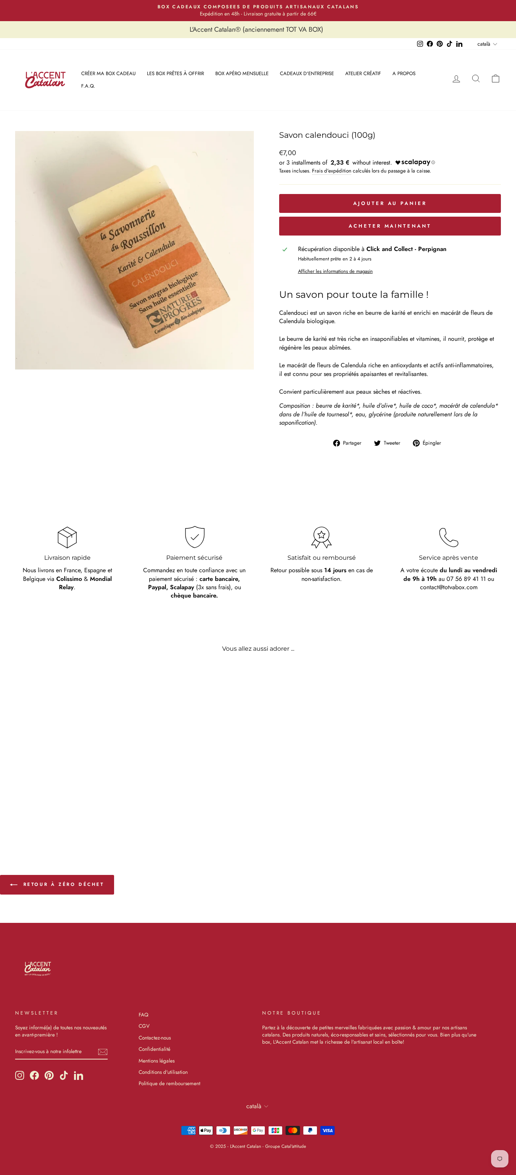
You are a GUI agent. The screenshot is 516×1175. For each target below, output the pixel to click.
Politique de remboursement (169, 1083)
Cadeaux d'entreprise (307, 73)
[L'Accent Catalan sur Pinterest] (49, 1075)
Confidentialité (154, 1049)
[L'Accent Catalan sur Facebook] (34, 1075)
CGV (144, 1026)
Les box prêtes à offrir (175, 73)
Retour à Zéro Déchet (62, 884)
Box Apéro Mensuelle (242, 73)
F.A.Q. (88, 85)
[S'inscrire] (103, 1051)
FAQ (143, 1014)
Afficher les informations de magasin (335, 271)
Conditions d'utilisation (163, 1072)
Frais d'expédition (331, 170)
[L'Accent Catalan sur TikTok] (63, 1075)
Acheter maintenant (390, 225)
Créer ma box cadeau (108, 73)
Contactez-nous (155, 1037)
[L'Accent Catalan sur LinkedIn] (78, 1075)
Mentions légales (157, 1060)
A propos (404, 73)
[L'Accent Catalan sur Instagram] (19, 1075)
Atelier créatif (363, 73)
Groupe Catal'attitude (285, 1146)
